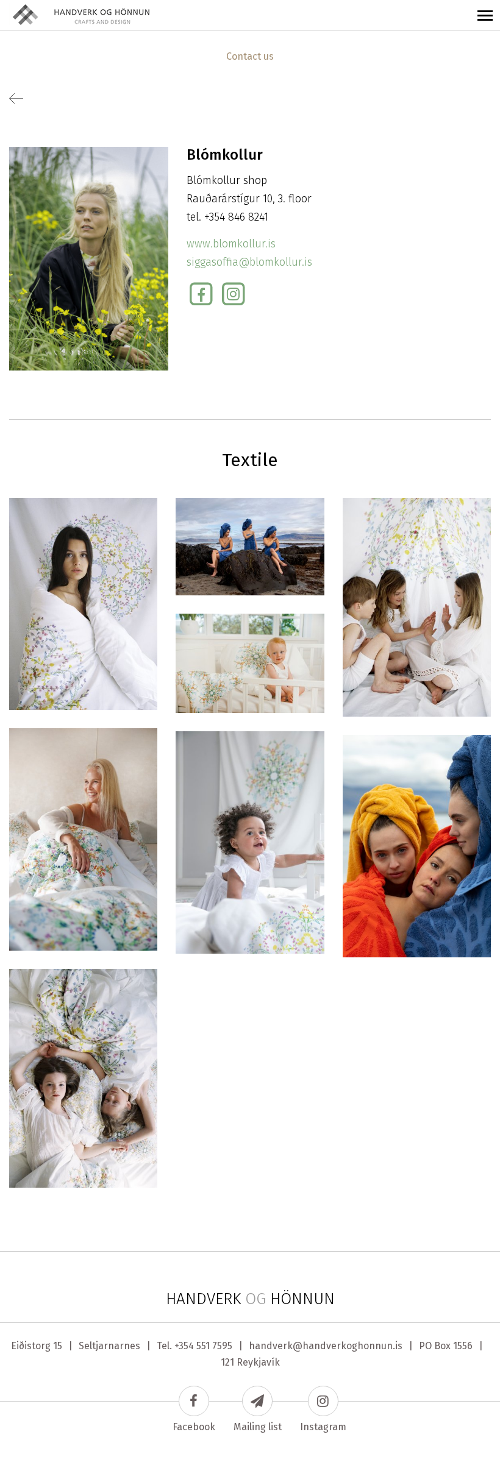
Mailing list (258, 1427)
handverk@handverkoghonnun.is (325, 1346)
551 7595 (214, 1346)
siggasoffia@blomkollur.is (249, 262)
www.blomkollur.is (231, 243)
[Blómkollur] (83, 602)
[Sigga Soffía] (88, 257)
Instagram (323, 1427)
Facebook (194, 1427)
